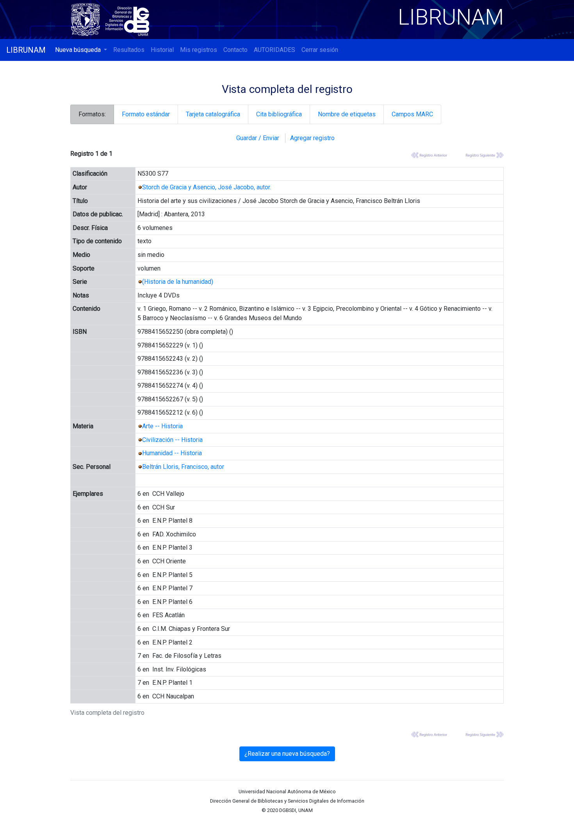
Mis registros (198, 49)
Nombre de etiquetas (347, 114)
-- (162, 426)
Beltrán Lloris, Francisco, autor (183, 466)
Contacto (235, 49)
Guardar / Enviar (257, 138)
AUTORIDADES (274, 49)
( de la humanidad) (177, 281)
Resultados (128, 49)
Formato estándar (146, 114)
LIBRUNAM (26, 50)
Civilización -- (172, 439)
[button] (81, 50)
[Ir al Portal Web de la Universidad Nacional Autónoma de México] (87, 18)
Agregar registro (312, 138)
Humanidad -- (172, 453)
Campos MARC (412, 114)
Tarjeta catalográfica (213, 114)
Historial (162, 49)
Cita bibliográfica (279, 114)
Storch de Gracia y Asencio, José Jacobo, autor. (206, 187)
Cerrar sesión (319, 49)
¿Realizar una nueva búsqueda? (287, 753)
